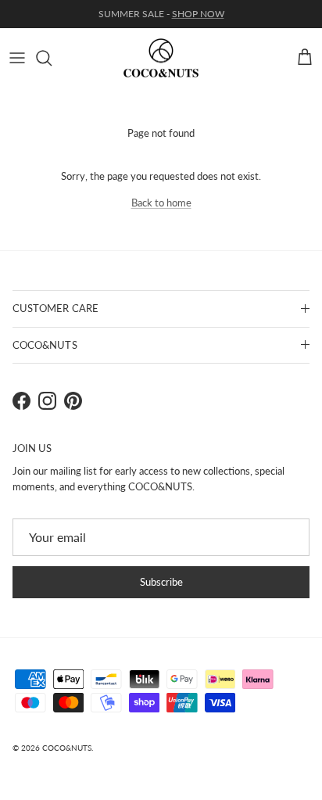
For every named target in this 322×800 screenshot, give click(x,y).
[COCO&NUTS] (161, 58)
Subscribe (161, 582)
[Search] (51, 58)
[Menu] (17, 58)
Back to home (161, 202)
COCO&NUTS (66, 747)
